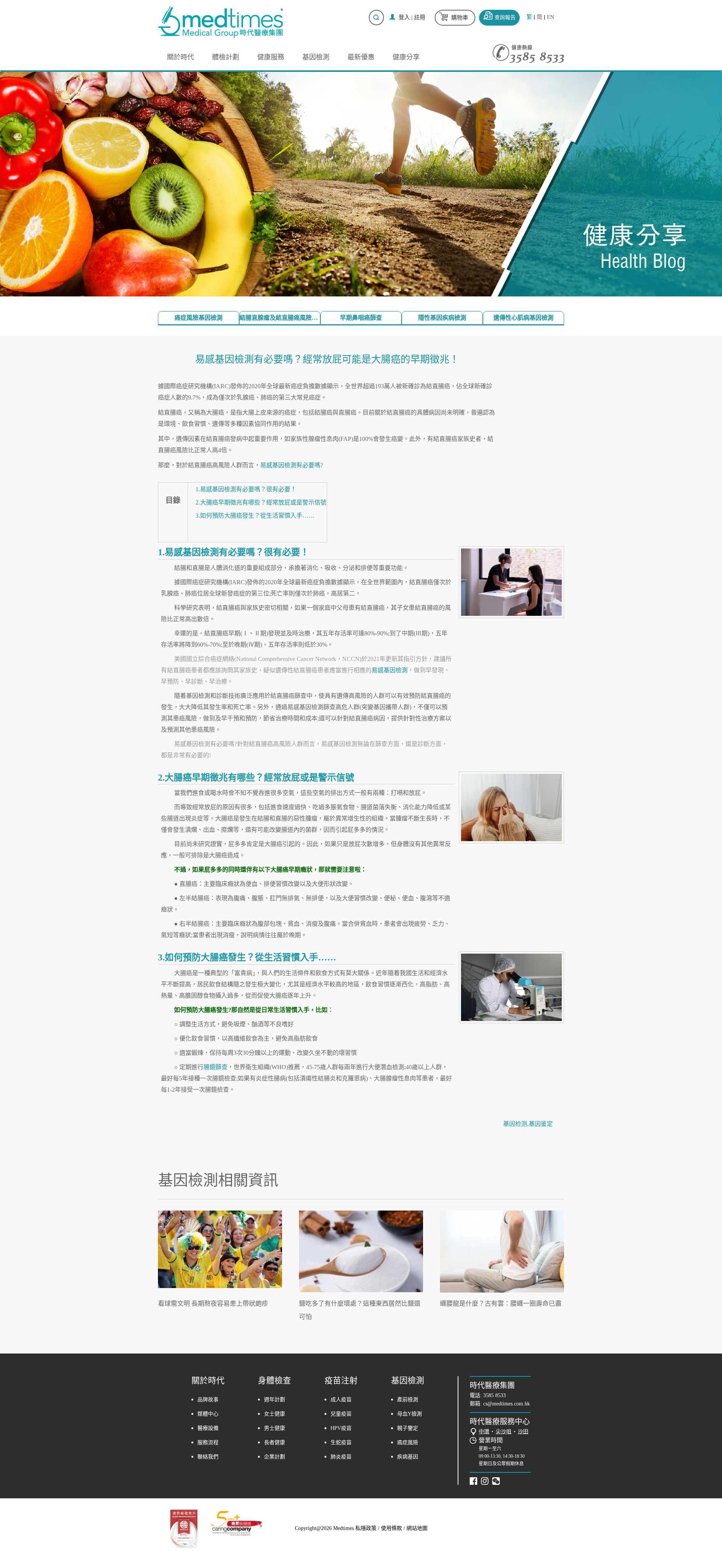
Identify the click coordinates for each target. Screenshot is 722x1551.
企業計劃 (274, 1457)
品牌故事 (207, 1399)
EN (550, 17)
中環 (484, 1431)
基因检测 (515, 1124)
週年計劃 (274, 1399)
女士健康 (274, 1414)
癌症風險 (407, 1442)
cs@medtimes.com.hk (506, 1404)
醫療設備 (207, 1428)
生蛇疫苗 (341, 1442)
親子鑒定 (407, 1428)
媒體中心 (207, 1414)
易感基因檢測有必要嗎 (290, 465)
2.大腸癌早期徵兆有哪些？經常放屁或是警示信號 (261, 502)
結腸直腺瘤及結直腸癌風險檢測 (280, 317)
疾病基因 (407, 1457)
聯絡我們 (207, 1457)
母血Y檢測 (409, 1414)
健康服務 (270, 57)
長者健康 (274, 1442)
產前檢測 (407, 1399)
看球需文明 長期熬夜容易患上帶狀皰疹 (213, 1303)
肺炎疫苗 (341, 1457)
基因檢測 (315, 57)
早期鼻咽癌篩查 (361, 317)
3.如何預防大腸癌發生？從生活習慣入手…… (255, 515)
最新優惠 (361, 57)
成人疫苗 (341, 1399)
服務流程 (207, 1442)
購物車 (459, 18)
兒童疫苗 (341, 1414)
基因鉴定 (541, 1124)
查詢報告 (505, 17)
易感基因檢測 (390, 670)
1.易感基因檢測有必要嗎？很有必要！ (246, 489)
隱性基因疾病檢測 (442, 317)
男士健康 (274, 1428)
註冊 (419, 17)
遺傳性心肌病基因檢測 (523, 317)
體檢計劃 (225, 57)
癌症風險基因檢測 (198, 317)
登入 (404, 17)
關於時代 (180, 57)
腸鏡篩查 (215, 1067)
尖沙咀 (503, 1431)
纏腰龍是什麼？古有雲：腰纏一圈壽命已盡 (500, 1303)
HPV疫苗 (341, 1428)
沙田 (523, 1431)
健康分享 (406, 57)
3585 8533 (494, 1395)
